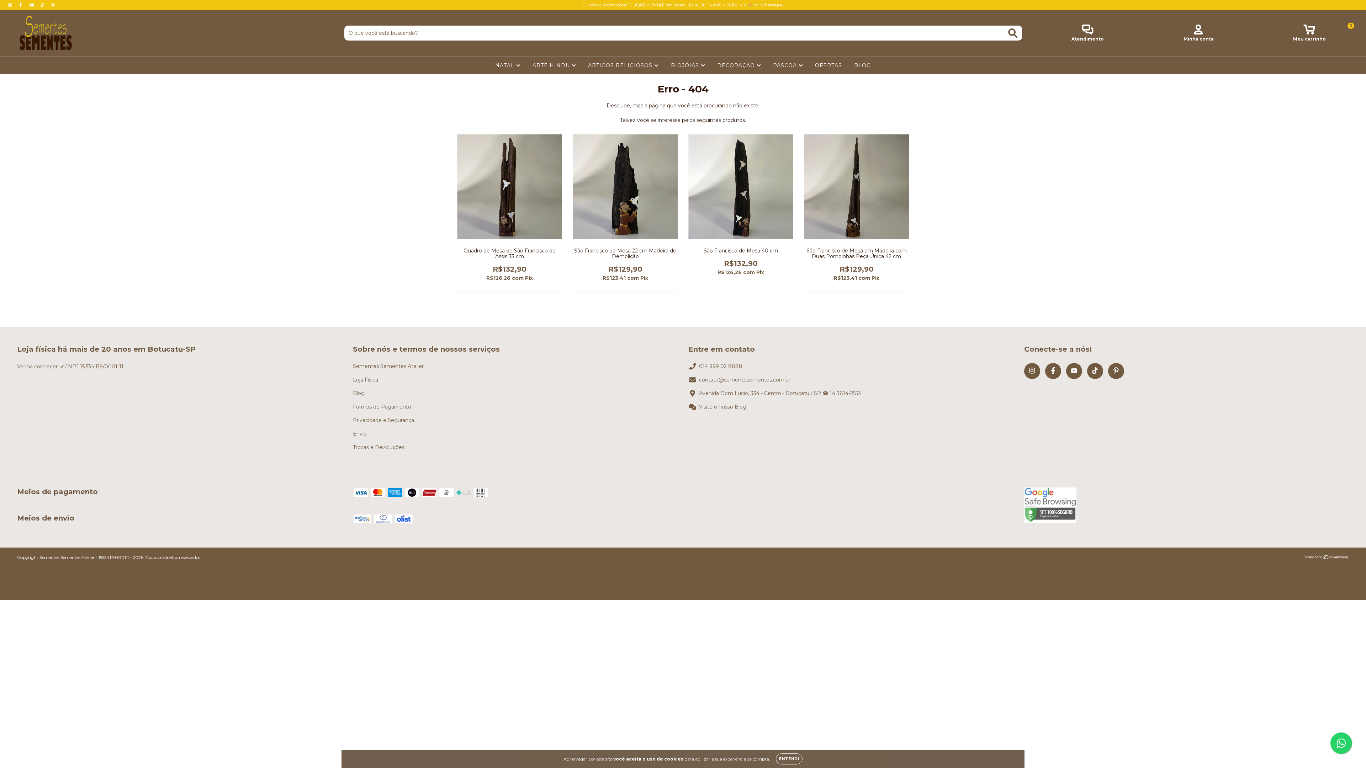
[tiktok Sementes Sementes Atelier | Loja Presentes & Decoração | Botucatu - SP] (43, 5)
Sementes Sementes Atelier (388, 366)
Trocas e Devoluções (378, 447)
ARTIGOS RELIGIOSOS (621, 65)
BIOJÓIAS (686, 65)
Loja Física (365, 380)
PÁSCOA (786, 65)
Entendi (789, 759)
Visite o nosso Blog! (723, 407)
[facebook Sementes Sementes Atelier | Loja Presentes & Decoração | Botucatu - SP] (21, 5)
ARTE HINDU (552, 65)
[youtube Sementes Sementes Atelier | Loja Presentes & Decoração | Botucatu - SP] (32, 5)
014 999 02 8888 (720, 366)
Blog (359, 393)
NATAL (505, 65)
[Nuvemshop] (1326, 558)
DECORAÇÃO (737, 65)
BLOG (862, 65)
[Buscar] (1013, 33)
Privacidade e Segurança (383, 420)
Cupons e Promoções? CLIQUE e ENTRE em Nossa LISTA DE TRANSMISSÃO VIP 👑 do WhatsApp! (683, 4)
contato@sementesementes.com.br (744, 380)
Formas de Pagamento (382, 407)
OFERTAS (828, 65)
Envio (360, 434)
